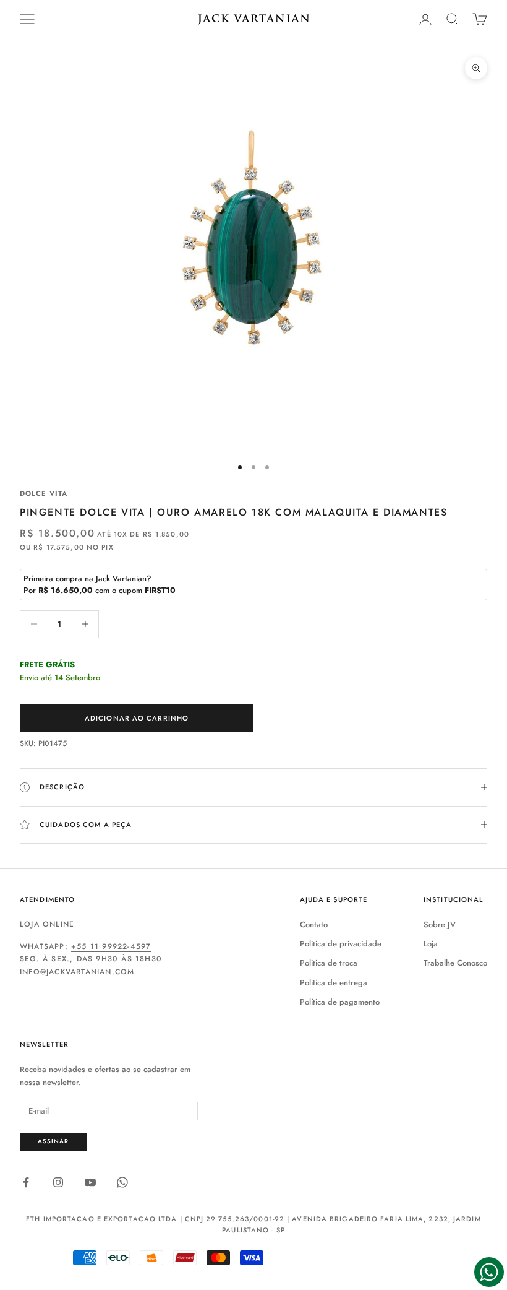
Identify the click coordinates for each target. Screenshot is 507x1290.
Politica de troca (328, 963)
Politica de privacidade (340, 944)
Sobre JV (440, 924)
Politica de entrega (333, 983)
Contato (314, 924)
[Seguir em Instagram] (58, 1182)
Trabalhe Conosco (455, 963)
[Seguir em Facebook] (26, 1182)
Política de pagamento (340, 1002)
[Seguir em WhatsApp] (122, 1182)
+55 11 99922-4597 (111, 946)
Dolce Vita (43, 493)
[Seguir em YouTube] (90, 1182)
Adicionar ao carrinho (137, 718)
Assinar (53, 1141)
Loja (431, 944)
